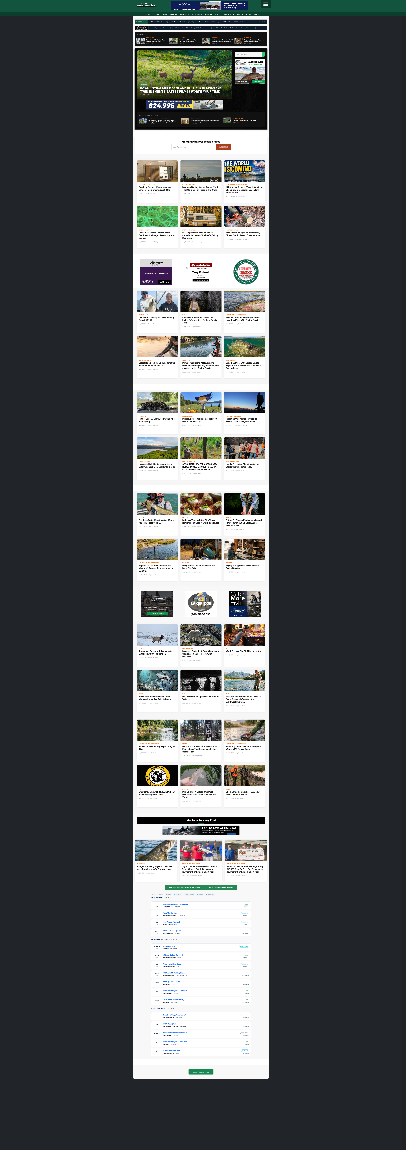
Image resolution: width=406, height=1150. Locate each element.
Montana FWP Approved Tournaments (185, 887)
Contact (257, 14)
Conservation (144, 461)
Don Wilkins (143, 314)
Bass (169, 894)
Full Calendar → (262, 28)
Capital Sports (145, 360)
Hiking (184, 743)
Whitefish (211, 894)
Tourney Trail (228, 14)
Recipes (217, 14)
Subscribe (223, 147)
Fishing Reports (188, 184)
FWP (183, 314)
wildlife (185, 563)
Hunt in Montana (145, 230)
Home (148, 14)
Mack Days (141, 864)
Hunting (156, 14)
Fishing (164, 14)
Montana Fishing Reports (236, 314)
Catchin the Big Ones (147, 184)
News (141, 694)
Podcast (173, 14)
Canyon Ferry (231, 360)
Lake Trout (190, 894)
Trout (201, 894)
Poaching (142, 416)
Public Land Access (233, 416)
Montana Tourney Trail (191, 864)
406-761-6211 (201, 278)
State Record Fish (244, 14)
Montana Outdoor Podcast (236, 184)
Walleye (178, 894)
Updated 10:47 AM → (260, 21)
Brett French (187, 416)
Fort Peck (143, 517)
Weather (208, 14)
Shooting (229, 563)
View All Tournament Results (221, 887)
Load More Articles (201, 1072)
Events (141, 648)
